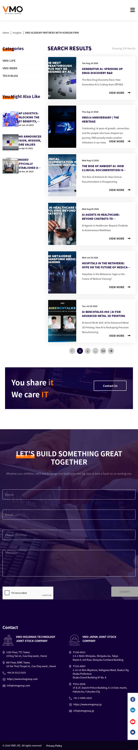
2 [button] (88, 351)
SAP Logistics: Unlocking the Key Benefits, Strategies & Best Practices (30, 117)
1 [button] (80, 351)
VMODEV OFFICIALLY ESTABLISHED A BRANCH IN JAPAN (29, 164)
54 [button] (103, 351)
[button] (72, 351)
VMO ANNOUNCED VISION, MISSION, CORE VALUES (29, 140)
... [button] (95, 351)
